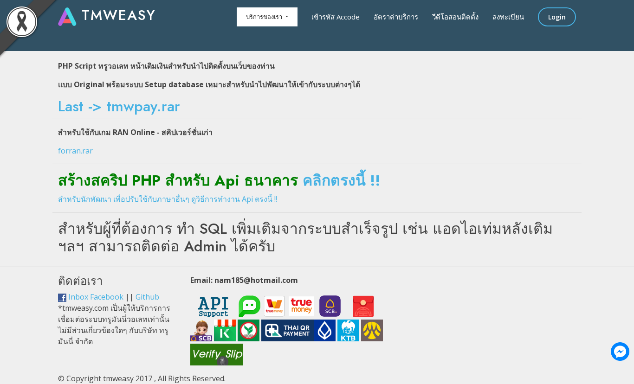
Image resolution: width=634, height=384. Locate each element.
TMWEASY (116, 15)
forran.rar (75, 151)
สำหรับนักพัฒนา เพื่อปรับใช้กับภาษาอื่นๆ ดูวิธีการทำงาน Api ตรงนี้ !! (167, 199)
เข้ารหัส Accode (335, 16)
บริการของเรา (265, 16)
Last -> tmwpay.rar (119, 106)
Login (557, 17)
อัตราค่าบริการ (396, 16)
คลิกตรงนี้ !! (342, 180)
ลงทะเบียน (508, 16)
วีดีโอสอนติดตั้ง (455, 16)
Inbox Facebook (94, 297)
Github (147, 297)
